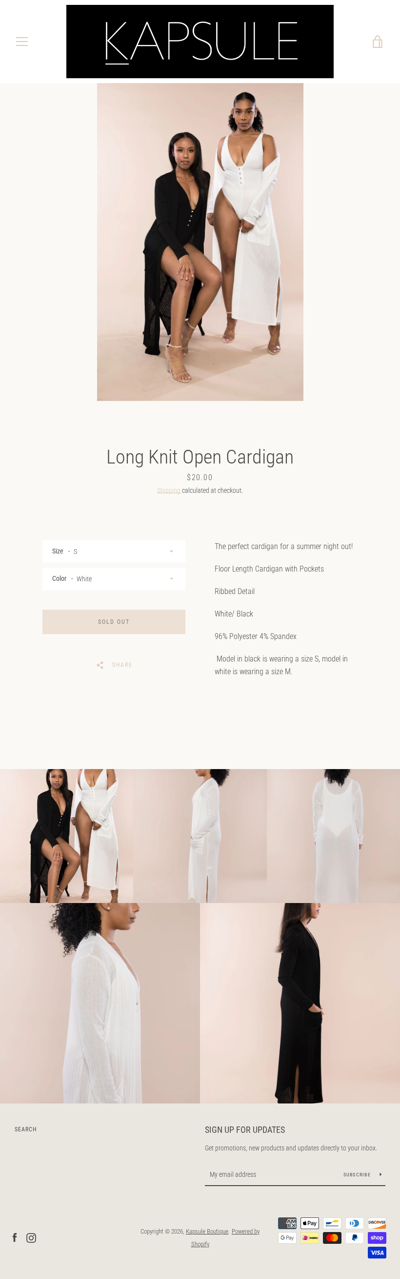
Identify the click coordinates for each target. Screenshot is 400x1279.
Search (26, 1129)
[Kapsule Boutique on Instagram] (31, 1237)
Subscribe (358, 1174)
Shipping (168, 490)
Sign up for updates (245, 1130)
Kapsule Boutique (207, 1231)
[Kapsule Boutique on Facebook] (15, 1237)
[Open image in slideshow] (200, 242)
